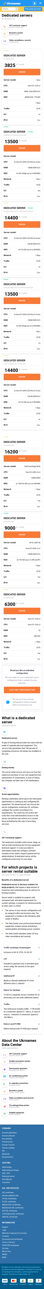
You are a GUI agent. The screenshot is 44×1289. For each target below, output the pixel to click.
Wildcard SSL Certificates (11, 1205)
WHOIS (4, 1254)
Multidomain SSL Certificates (13, 1208)
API (3, 1151)
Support (5, 1227)
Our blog (5, 1248)
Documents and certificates (12, 1239)
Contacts (5, 1236)
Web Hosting (6, 1167)
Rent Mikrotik (7, 1179)
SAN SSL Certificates (10, 1217)
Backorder (6, 1154)
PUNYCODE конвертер (10, 1245)
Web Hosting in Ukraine (10, 1170)
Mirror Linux (6, 1251)
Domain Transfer (8, 1145)
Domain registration (9, 1133)
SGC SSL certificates (9, 1211)
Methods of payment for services (14, 1233)
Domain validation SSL (10, 1196)
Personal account (33, 9)
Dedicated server (8, 1176)
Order (22, 72)
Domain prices (7, 1142)
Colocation (6, 1182)
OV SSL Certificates (9, 1199)
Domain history (7, 1157)
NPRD (4, 1257)
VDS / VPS (6, 1173)
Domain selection (8, 1136)
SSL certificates (8, 1192)
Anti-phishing (7, 1139)
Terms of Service (8, 1242)
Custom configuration (22, 690)
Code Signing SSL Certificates (13, 1214)
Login (4, 1230)
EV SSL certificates (9, 1202)
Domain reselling (8, 1148)
